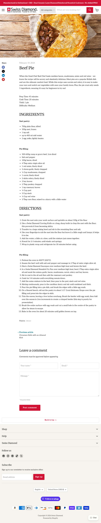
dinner (28, 321)
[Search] (89, 10)
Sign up (38, 477)
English (38, 490)
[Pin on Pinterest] (3, 79)
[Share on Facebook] (3, 67)
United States (56, 490)
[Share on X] (3, 71)
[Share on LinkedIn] (3, 75)
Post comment (30, 408)
